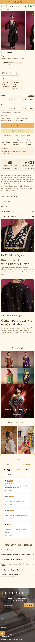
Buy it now (17, 131)
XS (4, 99)
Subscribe (28, 605)
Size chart (31, 95)
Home (2, 9)
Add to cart (17, 126)
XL (26, 99)
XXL (31, 99)
